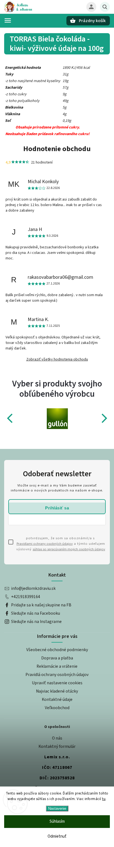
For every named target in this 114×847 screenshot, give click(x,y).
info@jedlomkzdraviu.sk (33, 588)
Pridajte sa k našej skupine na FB (41, 605)
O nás (57, 738)
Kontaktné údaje (57, 699)
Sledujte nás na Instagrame (36, 622)
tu (103, 798)
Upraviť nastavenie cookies (57, 683)
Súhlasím (57, 821)
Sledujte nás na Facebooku (35, 613)
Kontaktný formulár (57, 746)
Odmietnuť (57, 836)
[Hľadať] (105, 7)
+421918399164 (25, 597)
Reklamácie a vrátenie (57, 666)
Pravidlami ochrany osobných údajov (45, 543)
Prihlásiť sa (57, 508)
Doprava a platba (57, 658)
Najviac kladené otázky (57, 691)
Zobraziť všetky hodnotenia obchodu (57, 359)
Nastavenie (57, 808)
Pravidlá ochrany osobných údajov (57, 675)
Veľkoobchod (57, 708)
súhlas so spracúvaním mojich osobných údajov (69, 549)
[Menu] (8, 20)
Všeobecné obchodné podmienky (57, 650)
